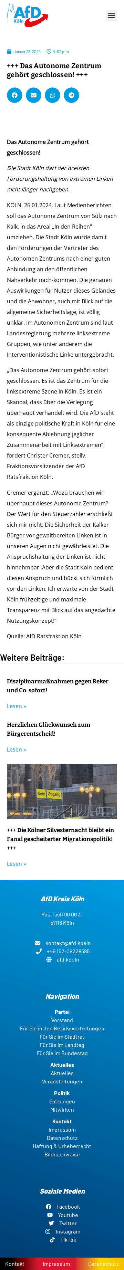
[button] (111, 15)
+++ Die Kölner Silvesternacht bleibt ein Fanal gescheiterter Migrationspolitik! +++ (60, 839)
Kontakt (14, 1263)
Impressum (56, 1263)
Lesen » (16, 706)
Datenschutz (103, 1263)
